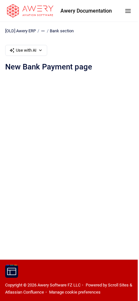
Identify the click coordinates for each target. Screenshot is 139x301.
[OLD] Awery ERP (20, 30)
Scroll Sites (118, 285)
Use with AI (26, 50)
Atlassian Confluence (24, 292)
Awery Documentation (86, 11)
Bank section (62, 30)
